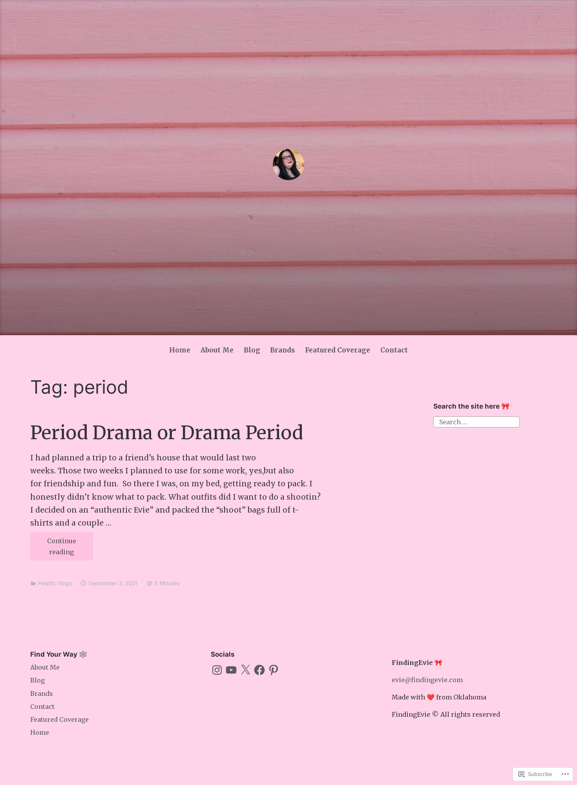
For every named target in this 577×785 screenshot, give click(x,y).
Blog (252, 350)
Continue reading (53, 548)
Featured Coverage (337, 350)
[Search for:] (476, 421)
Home (179, 350)
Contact (394, 350)
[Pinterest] (273, 670)
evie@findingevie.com (427, 680)
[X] (245, 670)
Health (46, 583)
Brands (282, 350)
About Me (217, 350)
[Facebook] (259, 670)
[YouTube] (231, 670)
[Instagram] (217, 670)
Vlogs (65, 583)
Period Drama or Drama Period (166, 432)
